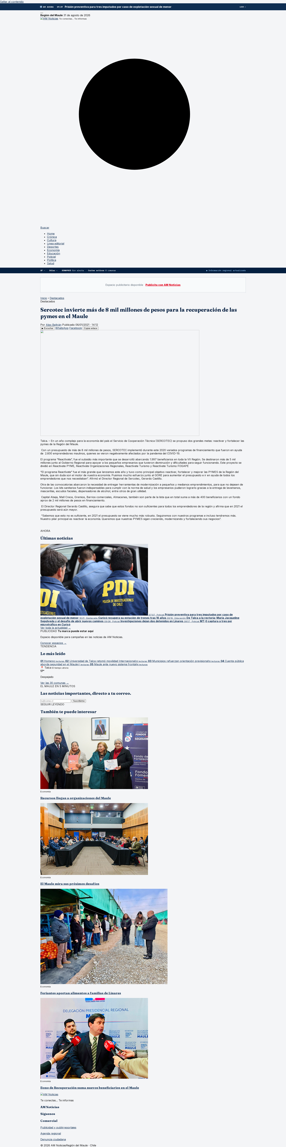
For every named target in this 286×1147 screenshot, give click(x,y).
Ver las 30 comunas (54, 682)
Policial (51, 256)
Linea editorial (55, 243)
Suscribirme (79, 701)
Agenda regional (50, 1133)
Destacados (57, 298)
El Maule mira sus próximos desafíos (69, 884)
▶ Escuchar (47, 328)
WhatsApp (62, 328)
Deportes (53, 246)
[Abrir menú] (41, 12)
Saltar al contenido (12, 1)
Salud (50, 263)
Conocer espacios (53, 643)
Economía (53, 250)
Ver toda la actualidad (55, 627)
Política (51, 260)
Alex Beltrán (53, 324)
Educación (53, 253)
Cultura (51, 240)
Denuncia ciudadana (53, 1139)
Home (51, 233)
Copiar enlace (90, 328)
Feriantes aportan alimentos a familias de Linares (80, 993)
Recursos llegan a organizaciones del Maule (75, 798)
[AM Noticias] (49, 18)
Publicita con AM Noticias (163, 285)
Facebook (75, 328)
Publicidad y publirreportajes (58, 1127)
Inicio (43, 298)
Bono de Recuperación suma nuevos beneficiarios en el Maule (89, 1088)
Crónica (52, 237)
